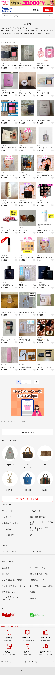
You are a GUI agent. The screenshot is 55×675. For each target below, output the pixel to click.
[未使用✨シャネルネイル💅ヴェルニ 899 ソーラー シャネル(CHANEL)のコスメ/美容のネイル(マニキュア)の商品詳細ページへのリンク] (45, 327)
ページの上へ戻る (27, 432)
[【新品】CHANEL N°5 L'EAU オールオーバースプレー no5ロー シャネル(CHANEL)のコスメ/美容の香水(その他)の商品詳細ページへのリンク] (9, 190)
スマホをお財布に (27, 653)
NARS (2, 63)
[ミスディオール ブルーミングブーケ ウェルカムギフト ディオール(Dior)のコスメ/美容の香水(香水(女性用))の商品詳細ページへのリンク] (45, 300)
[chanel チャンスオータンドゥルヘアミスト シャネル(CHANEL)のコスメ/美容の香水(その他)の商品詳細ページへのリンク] (9, 300)
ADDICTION (40, 173)
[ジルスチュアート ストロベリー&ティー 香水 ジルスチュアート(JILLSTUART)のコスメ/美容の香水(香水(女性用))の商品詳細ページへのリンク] (45, 53)
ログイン (36, 9)
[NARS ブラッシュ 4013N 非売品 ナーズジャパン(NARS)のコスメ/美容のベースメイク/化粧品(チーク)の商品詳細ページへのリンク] (9, 53)
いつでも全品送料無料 (27, 639)
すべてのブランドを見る (27, 498)
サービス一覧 (6, 662)
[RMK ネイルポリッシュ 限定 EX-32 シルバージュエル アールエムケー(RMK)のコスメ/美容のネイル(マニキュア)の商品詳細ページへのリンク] (45, 218)
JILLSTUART (40, 63)
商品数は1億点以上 (9, 639)
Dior (20, 90)
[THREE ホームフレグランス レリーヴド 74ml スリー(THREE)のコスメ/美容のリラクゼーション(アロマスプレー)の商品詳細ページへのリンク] (45, 135)
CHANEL (3, 90)
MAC (2, 228)
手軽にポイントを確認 (45, 653)
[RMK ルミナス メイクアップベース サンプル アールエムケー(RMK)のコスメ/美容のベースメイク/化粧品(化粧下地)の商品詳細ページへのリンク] (27, 273)
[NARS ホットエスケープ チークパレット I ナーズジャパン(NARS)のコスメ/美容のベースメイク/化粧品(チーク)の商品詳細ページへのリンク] (9, 108)
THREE (39, 145)
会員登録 (47, 9)
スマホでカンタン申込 (9, 653)
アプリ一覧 (33, 662)
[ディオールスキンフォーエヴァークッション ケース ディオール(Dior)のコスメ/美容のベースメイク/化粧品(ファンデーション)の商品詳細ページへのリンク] (27, 108)
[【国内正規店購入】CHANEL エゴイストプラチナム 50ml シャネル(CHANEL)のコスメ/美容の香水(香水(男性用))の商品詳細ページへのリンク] (27, 355)
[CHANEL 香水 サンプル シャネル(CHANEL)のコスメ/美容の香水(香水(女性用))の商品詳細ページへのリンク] (9, 135)
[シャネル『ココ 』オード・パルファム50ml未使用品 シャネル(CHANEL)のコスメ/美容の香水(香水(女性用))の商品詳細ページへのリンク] (27, 163)
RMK (20, 63)
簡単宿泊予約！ (46, 639)
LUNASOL (22, 228)
